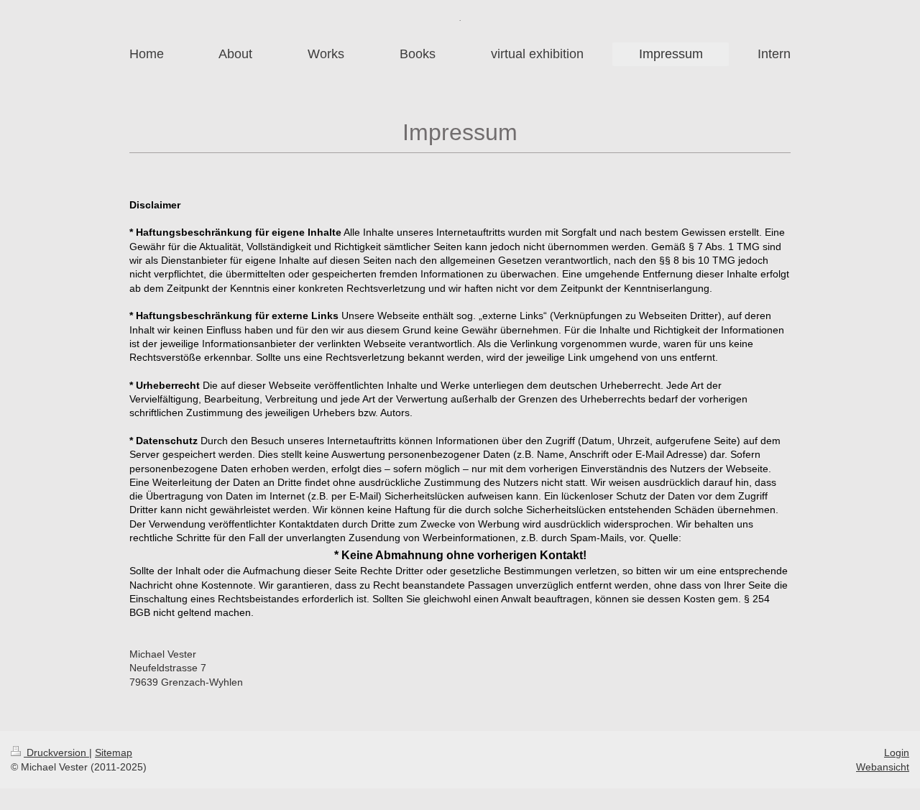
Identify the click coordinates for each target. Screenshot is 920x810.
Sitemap (113, 752)
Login (896, 752)
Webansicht (882, 767)
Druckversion (56, 752)
